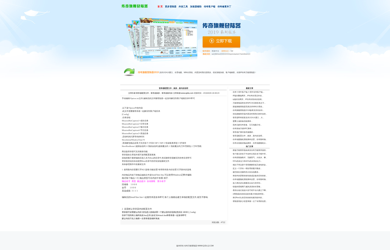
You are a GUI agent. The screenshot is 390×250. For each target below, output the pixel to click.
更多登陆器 (170, 6)
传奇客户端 (209, 6)
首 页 (160, 6)
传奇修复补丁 (224, 6)
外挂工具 (183, 6)
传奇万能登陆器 (190, 246)
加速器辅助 (196, 6)
